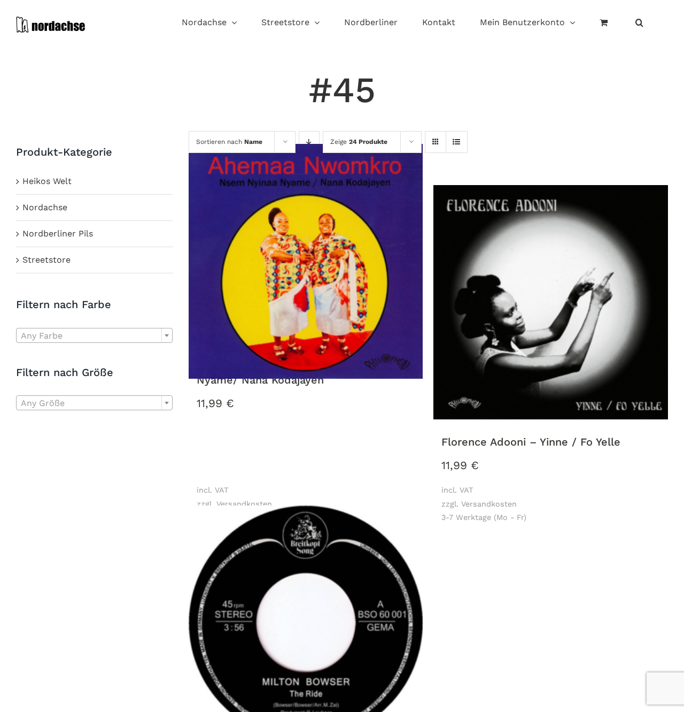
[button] (639, 23)
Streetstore (46, 260)
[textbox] (94, 335)
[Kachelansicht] (435, 132)
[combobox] (94, 335)
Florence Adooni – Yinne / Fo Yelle (530, 441)
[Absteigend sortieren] (309, 143)
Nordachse (44, 207)
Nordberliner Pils (57, 233)
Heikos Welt (47, 181)
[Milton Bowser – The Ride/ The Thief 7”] (306, 624)
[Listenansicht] (456, 143)
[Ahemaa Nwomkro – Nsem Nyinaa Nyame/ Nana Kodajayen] (306, 262)
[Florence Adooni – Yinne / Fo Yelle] (550, 303)
